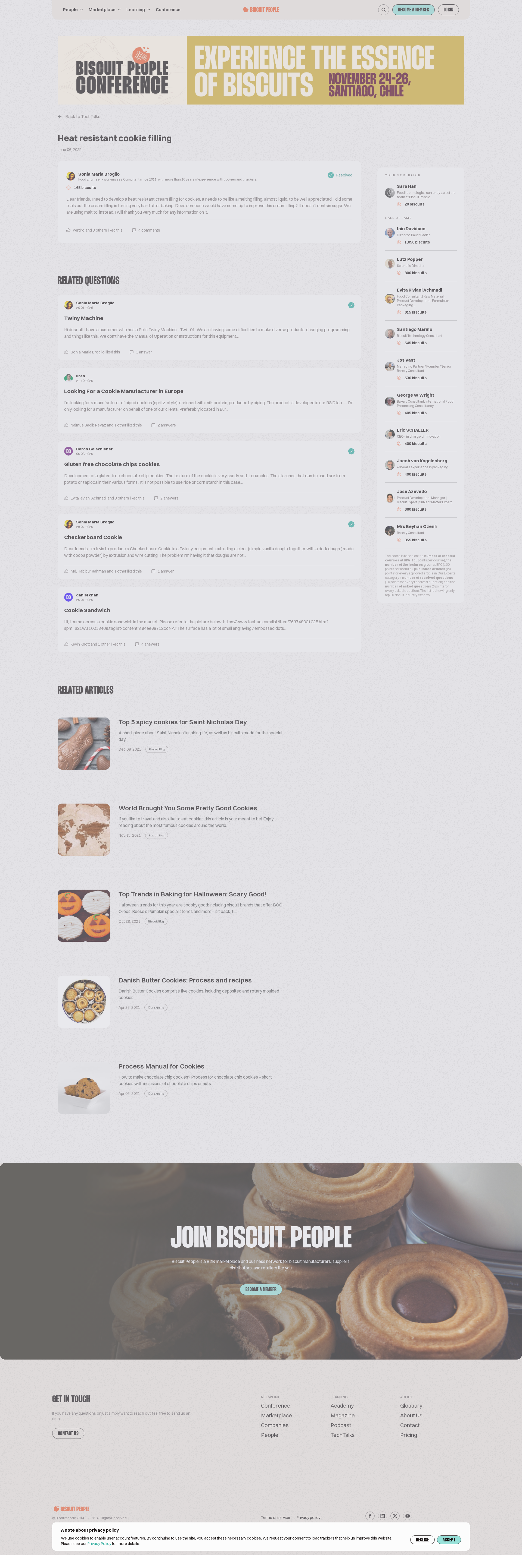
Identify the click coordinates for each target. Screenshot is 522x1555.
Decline (422, 1540)
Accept (449, 1540)
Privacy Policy (99, 1543)
